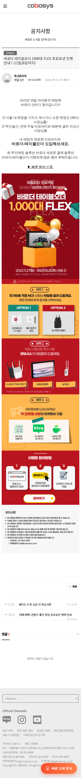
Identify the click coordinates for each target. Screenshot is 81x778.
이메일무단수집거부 (34, 735)
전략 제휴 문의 (25, 730)
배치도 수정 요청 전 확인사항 (35, 604)
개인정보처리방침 (63, 730)
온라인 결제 (43, 730)
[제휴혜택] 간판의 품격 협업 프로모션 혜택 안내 (45, 615)
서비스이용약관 (11, 735)
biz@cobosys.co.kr (26, 761)
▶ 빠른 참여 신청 (40, 167)
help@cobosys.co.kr (61, 761)
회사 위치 (7, 730)
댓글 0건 (19, 80)
